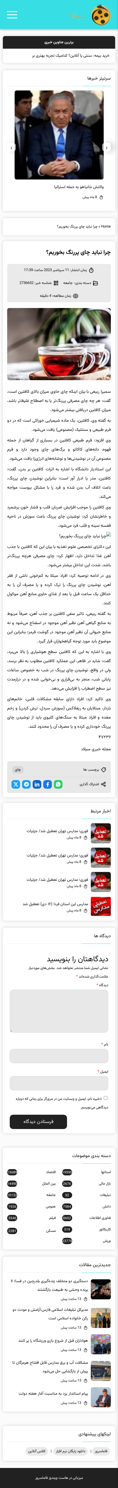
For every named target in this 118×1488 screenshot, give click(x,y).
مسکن (32, 1231)
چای (18, 770)
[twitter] (15, 784)
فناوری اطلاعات (87, 1218)
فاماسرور (101, 1451)
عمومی (32, 1206)
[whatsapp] (58, 784)
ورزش (86, 1241)
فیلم (32, 1218)
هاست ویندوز (58, 1478)
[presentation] (106, 147)
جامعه (68, 283)
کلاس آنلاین (37, 1451)
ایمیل (103, 1072)
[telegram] (26, 784)
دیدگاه (102, 985)
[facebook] (47, 784)
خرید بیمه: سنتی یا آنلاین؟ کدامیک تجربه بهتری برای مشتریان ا (60, 56)
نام (104, 1044)
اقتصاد (31, 1172)
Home (106, 227)
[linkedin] (37, 784)
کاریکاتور (87, 1229)
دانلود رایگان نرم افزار (70, 1451)
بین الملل (31, 1184)
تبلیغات (88, 1195)
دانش (87, 1206)
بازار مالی (87, 1184)
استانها (86, 1172)
